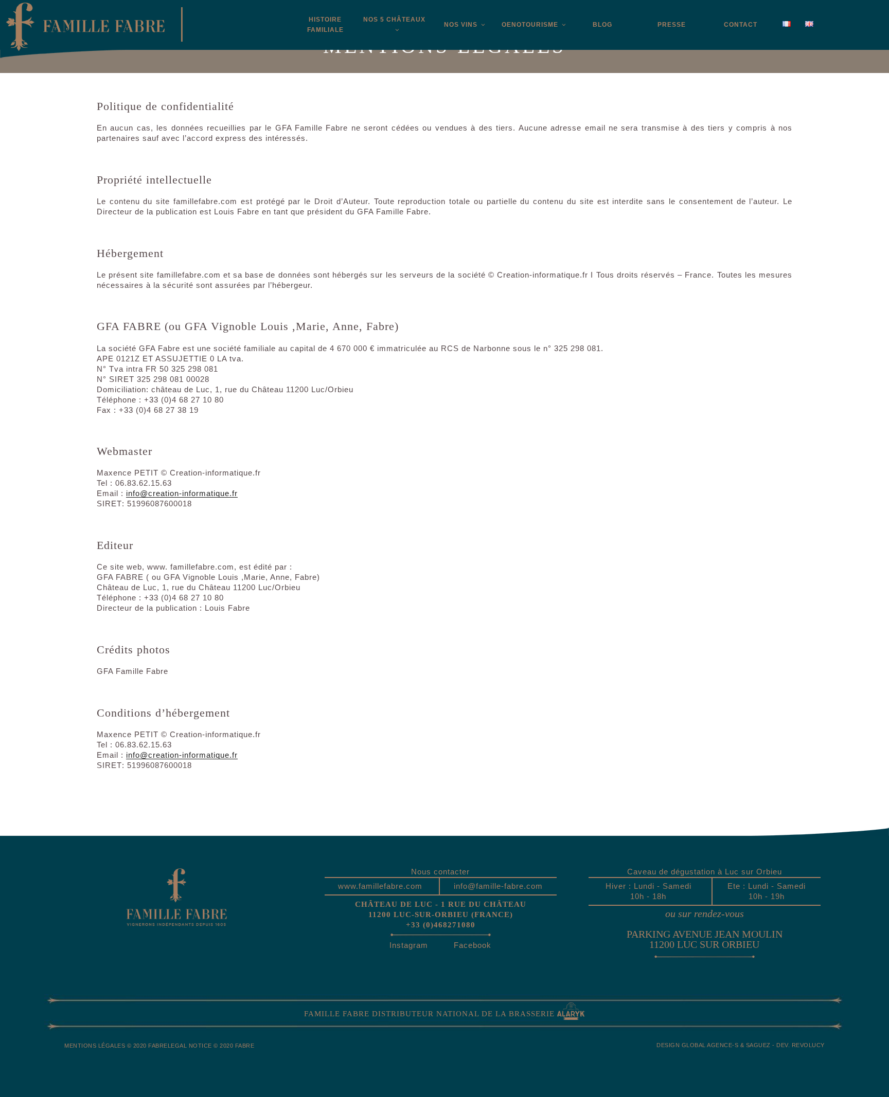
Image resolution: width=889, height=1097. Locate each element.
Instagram (408, 945)
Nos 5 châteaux (394, 19)
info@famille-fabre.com (498, 886)
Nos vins (460, 24)
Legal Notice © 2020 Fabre (211, 1046)
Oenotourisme (530, 24)
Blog (602, 24)
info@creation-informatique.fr (182, 493)
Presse (671, 24)
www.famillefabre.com (380, 886)
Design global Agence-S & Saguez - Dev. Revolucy (740, 1045)
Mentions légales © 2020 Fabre (116, 1046)
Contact (740, 24)
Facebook (472, 945)
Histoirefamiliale (325, 24)
